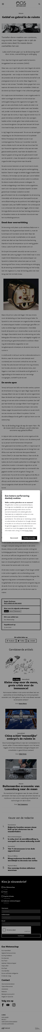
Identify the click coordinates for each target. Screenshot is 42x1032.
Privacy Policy (29, 530)
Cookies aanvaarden (29, 538)
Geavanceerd (14, 538)
